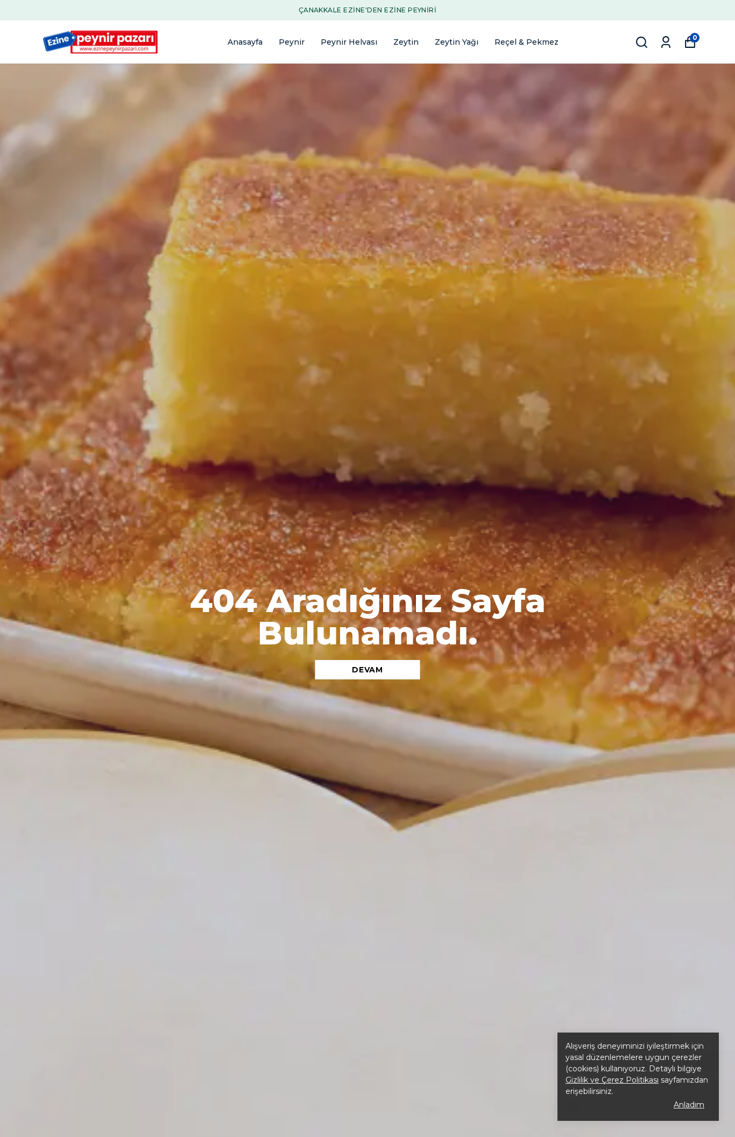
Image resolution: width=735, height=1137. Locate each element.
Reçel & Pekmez (526, 42)
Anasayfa (245, 42)
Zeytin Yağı (456, 42)
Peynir (292, 42)
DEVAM (367, 670)
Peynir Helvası (349, 42)
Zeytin (406, 42)
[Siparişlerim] (666, 42)
